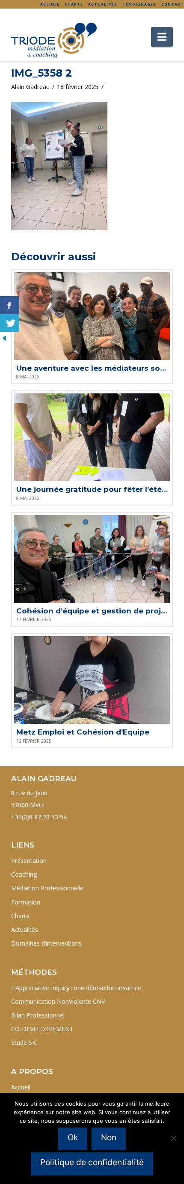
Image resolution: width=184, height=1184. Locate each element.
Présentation (29, 861)
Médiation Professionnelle (47, 888)
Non (108, 1137)
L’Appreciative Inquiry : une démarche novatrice (76, 988)
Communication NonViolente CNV (58, 1001)
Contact (172, 4)
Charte (74, 4)
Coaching (24, 874)
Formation (25, 902)
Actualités (102, 4)
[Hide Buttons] (4, 337)
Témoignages (139, 4)
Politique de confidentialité (92, 1162)
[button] (162, 37)
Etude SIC (24, 1042)
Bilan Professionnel (38, 1015)
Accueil (49, 4)
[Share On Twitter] (9, 323)
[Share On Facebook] (9, 305)
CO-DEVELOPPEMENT (42, 1029)
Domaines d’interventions (46, 943)
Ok (73, 1137)
